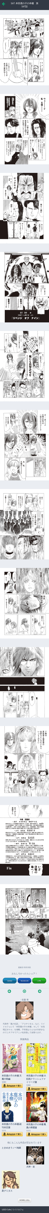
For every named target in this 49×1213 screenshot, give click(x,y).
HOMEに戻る (25, 1200)
